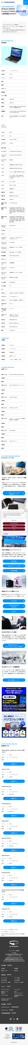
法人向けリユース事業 (18, 982)
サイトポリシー (17, 989)
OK (14, 529)
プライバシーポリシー (5, 989)
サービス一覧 (4, 978)
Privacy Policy (14, 520)
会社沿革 (16, 970)
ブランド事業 (17, 978)
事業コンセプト (4, 970)
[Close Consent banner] (26, 510)
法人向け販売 (17, 980)
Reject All (14, 526)
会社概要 (16, 968)
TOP (2, 929)
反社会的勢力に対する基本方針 (18, 996)
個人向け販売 (4, 980)
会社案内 (3, 968)
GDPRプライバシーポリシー (18, 992)
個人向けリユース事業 (5, 982)
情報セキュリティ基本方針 (4, 992)
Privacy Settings (4, 995)
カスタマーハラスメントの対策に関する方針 (6, 999)
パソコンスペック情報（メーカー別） (11, 929)
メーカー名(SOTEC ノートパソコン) (7, 931)
